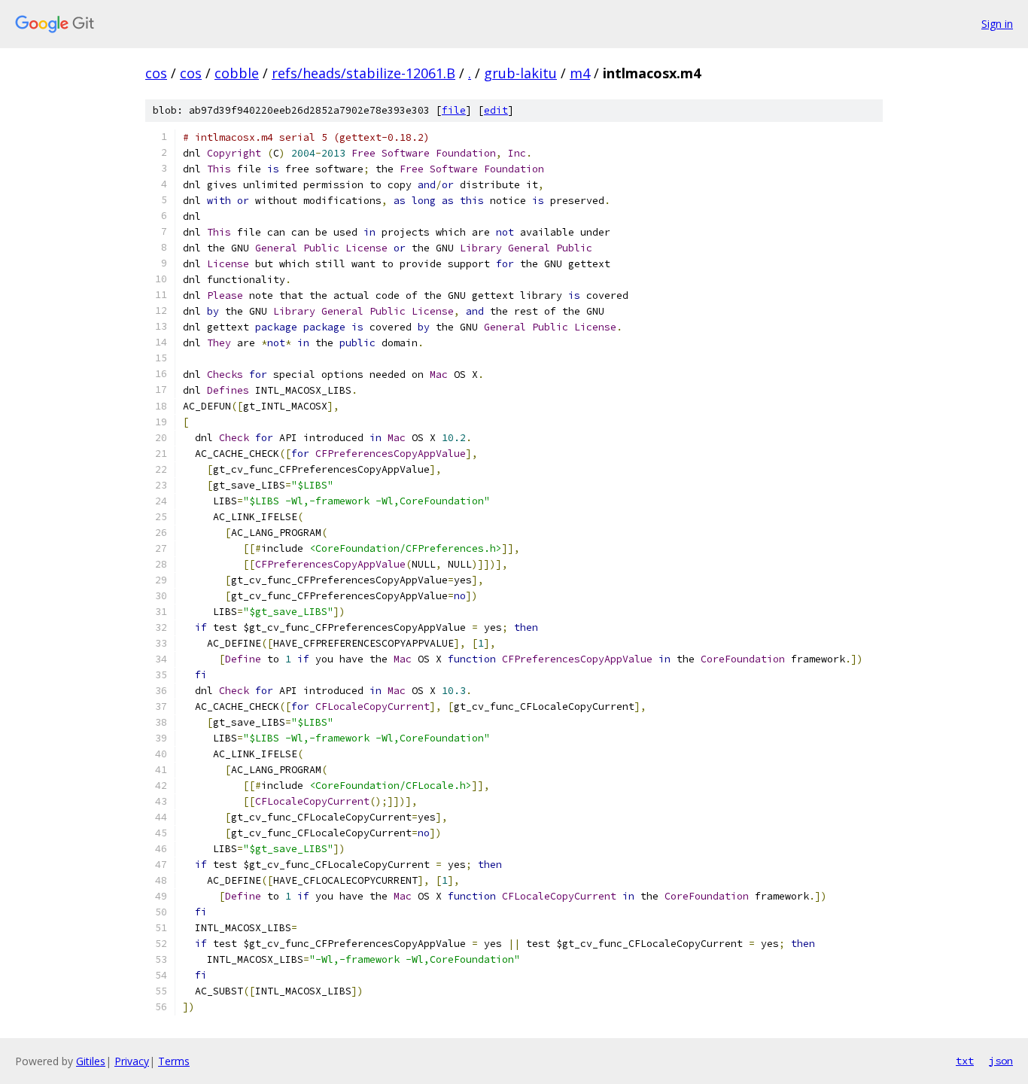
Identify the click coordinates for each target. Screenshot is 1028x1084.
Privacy (131, 1061)
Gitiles (90, 1061)
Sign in (997, 24)
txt (965, 1060)
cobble (236, 73)
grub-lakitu (520, 73)
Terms (174, 1061)
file (454, 110)
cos (156, 73)
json (1001, 1060)
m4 (580, 73)
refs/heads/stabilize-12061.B (363, 73)
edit (496, 110)
